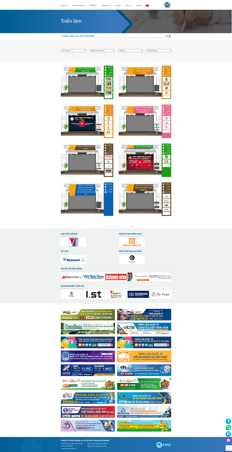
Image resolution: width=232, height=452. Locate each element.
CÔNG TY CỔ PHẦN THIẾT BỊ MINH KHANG (85, 70)
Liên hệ (138, 5)
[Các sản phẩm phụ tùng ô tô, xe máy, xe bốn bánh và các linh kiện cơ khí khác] (156, 205)
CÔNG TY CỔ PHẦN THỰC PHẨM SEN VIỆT (85, 109)
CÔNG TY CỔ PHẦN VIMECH (143, 146)
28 (132, 226)
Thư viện (118, 5)
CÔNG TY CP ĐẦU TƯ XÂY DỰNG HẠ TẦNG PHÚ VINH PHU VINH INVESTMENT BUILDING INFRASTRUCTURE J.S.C (85, 190)
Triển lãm (92, 5)
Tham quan (105, 5)
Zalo (110, 70)
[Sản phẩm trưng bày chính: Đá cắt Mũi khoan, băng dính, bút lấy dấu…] (156, 166)
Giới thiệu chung (77, 5)
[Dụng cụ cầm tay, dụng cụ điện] (99, 88)
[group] (73, 242)
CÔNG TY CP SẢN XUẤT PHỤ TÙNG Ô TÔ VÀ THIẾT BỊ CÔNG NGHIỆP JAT (143, 188)
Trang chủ (64, 5)
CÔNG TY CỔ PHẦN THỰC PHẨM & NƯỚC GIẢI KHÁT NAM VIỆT (143, 71)
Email (110, 72)
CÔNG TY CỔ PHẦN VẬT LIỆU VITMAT (85, 148)
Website (110, 67)
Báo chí (128, 5)
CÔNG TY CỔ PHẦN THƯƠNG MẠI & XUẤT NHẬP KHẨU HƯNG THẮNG (143, 110)
